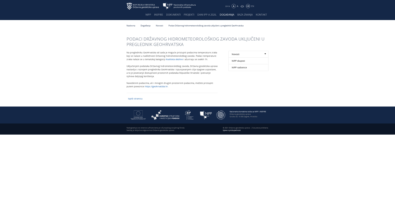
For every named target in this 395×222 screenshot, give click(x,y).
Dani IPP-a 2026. (207, 14)
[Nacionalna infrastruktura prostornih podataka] (179, 6)
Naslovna (131, 25)
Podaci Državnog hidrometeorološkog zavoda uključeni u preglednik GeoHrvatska (206, 25)
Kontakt (261, 14)
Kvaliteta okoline (174, 59)
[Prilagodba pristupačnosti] (242, 6)
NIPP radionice (239, 67)
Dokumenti (173, 14)
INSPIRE (158, 14)
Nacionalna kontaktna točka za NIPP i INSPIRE (248, 111)
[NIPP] (206, 115)
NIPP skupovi (238, 60)
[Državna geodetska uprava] (145, 6)
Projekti (189, 14)
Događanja (227, 14)
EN (252, 6)
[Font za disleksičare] (227, 6)
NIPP (148, 14)
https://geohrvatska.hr (156, 86)
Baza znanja (245, 14)
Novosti (159, 25)
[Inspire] (220, 115)
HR (248, 6)
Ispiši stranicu (135, 98)
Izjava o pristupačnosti (232, 130)
